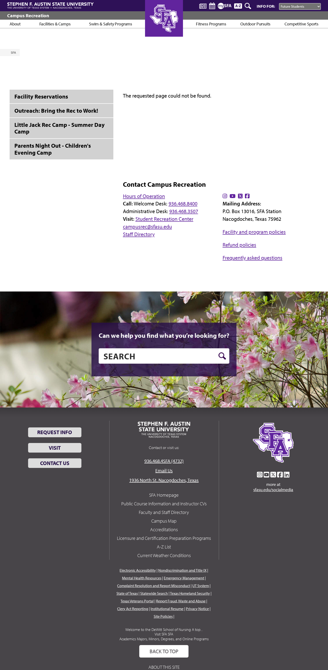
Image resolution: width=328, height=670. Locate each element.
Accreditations (164, 529)
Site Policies (163, 616)
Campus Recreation (28, 15)
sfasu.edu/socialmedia (273, 489)
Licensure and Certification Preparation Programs (164, 538)
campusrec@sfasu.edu (147, 226)
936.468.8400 (183, 203)
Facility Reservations (41, 96)
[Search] (248, 6)
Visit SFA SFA (164, 634)
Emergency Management (184, 578)
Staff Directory (139, 234)
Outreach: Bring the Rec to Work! (56, 110)
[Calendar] (212, 6)
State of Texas (127, 593)
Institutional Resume (167, 608)
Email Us (164, 470)
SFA (13, 52)
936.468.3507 (183, 211)
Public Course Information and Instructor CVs (164, 504)
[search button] (222, 356)
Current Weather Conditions (164, 555)
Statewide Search (154, 593)
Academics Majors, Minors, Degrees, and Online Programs (164, 638)
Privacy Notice (197, 608)
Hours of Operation (144, 196)
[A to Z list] (238, 5)
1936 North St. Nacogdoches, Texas (164, 480)
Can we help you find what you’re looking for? (164, 335)
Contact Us (54, 463)
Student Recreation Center (164, 219)
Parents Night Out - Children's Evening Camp (52, 149)
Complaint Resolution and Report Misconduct (153, 585)
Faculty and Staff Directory (164, 512)
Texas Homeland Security (190, 593)
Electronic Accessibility (138, 570)
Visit (55, 447)
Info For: (266, 6)
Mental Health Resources (141, 578)
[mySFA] (224, 6)
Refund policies (239, 244)
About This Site (164, 667)
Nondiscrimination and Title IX (182, 570)
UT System (200, 585)
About (15, 24)
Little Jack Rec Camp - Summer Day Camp (59, 128)
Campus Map (163, 521)
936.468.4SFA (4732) (164, 461)
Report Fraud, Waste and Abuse (181, 601)
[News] (203, 5)
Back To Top (164, 651)
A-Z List (164, 547)
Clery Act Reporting (132, 608)
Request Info (54, 432)
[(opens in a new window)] (225, 196)
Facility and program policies (254, 231)
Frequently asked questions (252, 257)
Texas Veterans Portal (137, 601)
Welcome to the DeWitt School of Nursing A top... (164, 629)
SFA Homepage (164, 495)
